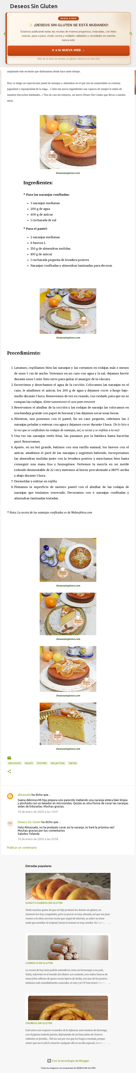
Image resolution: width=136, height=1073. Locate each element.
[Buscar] (131, 33)
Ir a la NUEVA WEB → (68, 50)
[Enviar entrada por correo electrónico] (9, 759)
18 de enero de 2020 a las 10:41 (38, 811)
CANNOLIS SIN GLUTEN (39, 963)
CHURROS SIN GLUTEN (39, 1023)
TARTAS (73, 763)
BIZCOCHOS (14, 763)
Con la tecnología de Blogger (70, 1060)
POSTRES (42, 763)
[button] (9, 771)
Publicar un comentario (22, 847)
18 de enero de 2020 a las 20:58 (38, 839)
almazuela (24, 794)
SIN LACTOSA (57, 763)
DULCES (29, 763)
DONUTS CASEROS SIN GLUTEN (44, 902)
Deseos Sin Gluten (34, 6)
